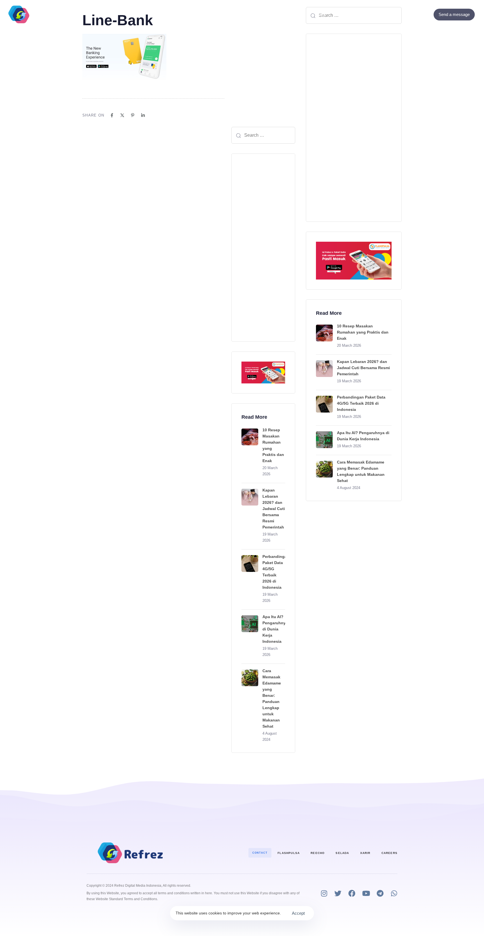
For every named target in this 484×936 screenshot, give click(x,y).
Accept (298, 913)
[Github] (426, 14)
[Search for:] (263, 135)
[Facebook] (411, 14)
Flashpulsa (289, 852)
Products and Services (206, 14)
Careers (389, 852)
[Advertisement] (263, 248)
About (256, 14)
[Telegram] (379, 893)
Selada (342, 852)
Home (163, 14)
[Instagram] (323, 893)
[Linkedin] (143, 115)
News (320, 14)
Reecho (318, 852)
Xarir (365, 852)
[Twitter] (418, 14)
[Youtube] (365, 893)
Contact (285, 14)
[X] (122, 115)
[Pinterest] (133, 115)
